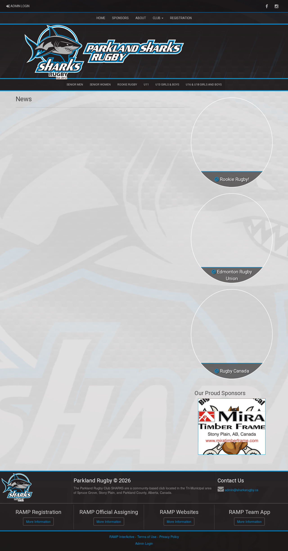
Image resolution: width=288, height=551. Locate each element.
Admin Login (144, 543)
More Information (38, 521)
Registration (181, 18)
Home (101, 18)
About (140, 18)
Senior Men (75, 84)
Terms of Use (146, 536)
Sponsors (120, 18)
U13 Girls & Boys (167, 84)
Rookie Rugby (127, 84)
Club (157, 18)
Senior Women (100, 84)
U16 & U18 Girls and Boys (204, 84)
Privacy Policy (169, 536)
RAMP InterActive (121, 536)
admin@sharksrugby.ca (241, 490)
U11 (146, 84)
